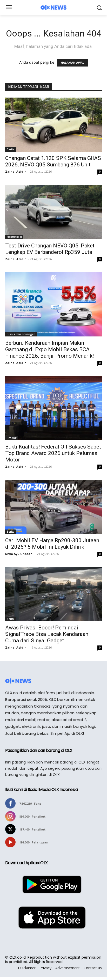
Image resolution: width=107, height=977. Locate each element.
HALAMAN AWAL (72, 62)
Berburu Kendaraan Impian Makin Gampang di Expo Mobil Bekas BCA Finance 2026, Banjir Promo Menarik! (49, 349)
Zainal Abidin (15, 171)
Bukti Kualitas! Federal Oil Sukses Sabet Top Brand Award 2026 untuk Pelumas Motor (53, 453)
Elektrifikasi (14, 237)
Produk (12, 438)
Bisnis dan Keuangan (21, 334)
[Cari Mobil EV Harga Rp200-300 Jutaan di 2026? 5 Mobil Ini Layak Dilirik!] (53, 507)
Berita (11, 149)
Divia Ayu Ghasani (19, 554)
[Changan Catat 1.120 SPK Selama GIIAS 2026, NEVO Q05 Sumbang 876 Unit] (53, 125)
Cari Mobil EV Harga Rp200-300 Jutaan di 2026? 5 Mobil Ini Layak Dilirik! (52, 543)
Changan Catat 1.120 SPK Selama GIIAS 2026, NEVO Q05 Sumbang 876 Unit (53, 161)
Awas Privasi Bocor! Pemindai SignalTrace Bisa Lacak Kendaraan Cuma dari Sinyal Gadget (46, 634)
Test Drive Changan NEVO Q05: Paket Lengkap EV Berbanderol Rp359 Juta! (50, 249)
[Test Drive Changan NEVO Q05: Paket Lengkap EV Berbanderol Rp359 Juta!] (53, 212)
